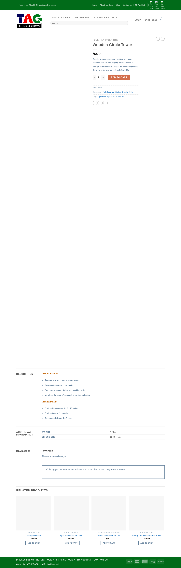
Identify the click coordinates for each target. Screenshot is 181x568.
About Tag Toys (106, 5)
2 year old (111, 97)
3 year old (120, 97)
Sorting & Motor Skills (124, 92)
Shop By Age (82, 17)
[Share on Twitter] (100, 103)
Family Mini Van (34, 535)
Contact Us (127, 5)
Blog (118, 5)
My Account (84, 560)
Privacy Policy (25, 560)
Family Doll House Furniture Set (146, 535)
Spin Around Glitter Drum (71, 535)
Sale (114, 17)
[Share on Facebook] (95, 103)
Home (94, 5)
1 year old (102, 97)
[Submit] (125, 23)
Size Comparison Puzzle (109, 535)
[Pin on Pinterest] (105, 103)
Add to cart (119, 77)
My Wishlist (140, 5)
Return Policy (45, 560)
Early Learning (109, 40)
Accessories (101, 17)
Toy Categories (61, 17)
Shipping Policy (65, 560)
